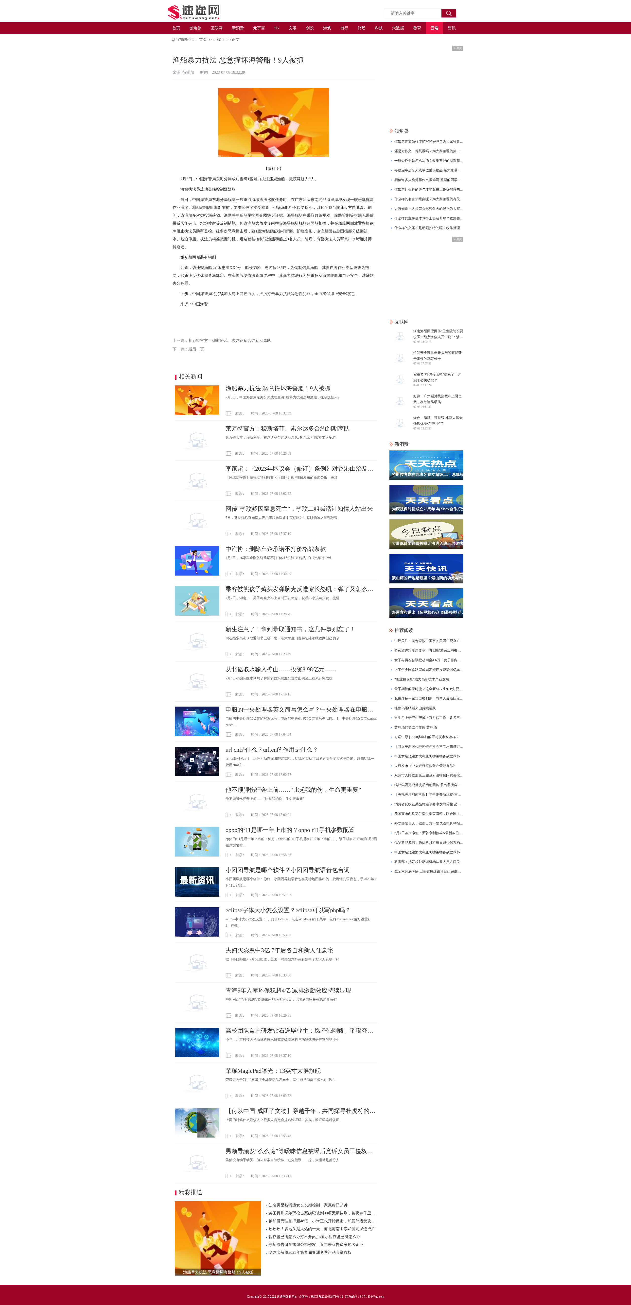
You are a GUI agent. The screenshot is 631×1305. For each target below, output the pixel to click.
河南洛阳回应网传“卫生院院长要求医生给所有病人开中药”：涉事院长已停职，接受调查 (438, 334)
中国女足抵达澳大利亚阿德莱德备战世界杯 (427, 756)
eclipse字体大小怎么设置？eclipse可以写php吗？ (288, 910)
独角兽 (195, 28)
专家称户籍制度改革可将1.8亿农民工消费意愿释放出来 (428, 650)
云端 (434, 28)
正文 (236, 39)
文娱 (293, 28)
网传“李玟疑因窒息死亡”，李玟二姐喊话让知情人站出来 (299, 509)
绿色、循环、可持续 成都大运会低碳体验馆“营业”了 (438, 421)
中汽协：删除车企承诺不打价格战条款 (276, 549)
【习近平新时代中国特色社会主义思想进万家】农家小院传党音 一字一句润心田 (428, 746)
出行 (344, 28)
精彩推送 (190, 1192)
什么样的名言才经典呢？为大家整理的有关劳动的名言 (428, 199)
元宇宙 (259, 28)
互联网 (217, 28)
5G (276, 28)
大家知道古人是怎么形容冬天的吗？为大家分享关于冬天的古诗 (428, 209)
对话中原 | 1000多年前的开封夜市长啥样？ (426, 737)
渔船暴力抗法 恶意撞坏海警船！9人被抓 (278, 388)
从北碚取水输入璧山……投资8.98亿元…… (281, 669)
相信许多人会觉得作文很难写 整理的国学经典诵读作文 (428, 180)
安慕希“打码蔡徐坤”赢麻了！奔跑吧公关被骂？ (437, 377)
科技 (379, 28)
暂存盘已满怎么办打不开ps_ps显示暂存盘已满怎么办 (314, 1237)
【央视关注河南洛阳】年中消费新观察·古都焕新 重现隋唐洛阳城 (428, 794)
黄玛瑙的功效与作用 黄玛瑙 (415, 727)
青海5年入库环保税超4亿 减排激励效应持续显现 (288, 990)
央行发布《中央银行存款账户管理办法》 (425, 766)
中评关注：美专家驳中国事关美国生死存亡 (427, 641)
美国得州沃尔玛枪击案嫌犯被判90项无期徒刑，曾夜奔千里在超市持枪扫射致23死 (340, 1213)
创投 (310, 28)
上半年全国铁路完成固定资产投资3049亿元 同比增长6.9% (428, 670)
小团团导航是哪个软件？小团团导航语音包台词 (288, 870)
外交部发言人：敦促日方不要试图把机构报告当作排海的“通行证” (428, 823)
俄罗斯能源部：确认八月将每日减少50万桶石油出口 (428, 842)
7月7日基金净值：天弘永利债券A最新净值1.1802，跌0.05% (428, 833)
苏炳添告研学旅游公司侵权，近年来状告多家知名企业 (316, 1244)
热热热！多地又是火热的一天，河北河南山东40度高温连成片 (322, 1229)
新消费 (238, 28)
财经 (362, 28)
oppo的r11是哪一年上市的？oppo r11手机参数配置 (290, 830)
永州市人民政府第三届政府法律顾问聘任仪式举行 (428, 775)
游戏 (327, 28)
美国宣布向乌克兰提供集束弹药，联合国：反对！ (428, 814)
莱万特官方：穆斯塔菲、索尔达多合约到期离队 (229, 340)
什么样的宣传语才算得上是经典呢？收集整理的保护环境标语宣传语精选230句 (428, 218)
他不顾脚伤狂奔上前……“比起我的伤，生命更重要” (293, 790)
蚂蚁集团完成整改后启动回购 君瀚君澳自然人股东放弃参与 (428, 785)
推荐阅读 (404, 630)
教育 (417, 28)
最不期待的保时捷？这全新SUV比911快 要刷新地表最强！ (428, 689)
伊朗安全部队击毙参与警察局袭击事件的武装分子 (437, 356)
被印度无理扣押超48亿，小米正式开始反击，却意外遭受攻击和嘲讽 (328, 1221)
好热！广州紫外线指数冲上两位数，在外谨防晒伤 (437, 399)
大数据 (398, 28)
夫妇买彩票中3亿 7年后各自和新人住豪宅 (279, 950)
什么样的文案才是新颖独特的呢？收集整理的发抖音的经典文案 (428, 228)
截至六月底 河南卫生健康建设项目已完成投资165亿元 (428, 871)
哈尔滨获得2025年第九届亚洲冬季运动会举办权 (310, 1252)
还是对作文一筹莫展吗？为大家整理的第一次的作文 (428, 151)
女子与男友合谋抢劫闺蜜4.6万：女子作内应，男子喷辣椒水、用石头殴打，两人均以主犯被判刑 (428, 660)
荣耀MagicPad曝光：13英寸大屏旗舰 (273, 1071)
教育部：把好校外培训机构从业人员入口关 (427, 862)
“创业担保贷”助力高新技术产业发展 (421, 679)
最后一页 (196, 349)
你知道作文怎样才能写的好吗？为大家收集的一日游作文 (428, 141)
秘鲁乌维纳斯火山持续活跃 (415, 708)
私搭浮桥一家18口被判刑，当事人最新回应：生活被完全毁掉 (428, 698)
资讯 (452, 28)
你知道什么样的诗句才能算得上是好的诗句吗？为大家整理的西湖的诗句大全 (428, 189)
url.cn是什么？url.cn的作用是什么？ (272, 749)
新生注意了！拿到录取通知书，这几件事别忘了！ (291, 629)
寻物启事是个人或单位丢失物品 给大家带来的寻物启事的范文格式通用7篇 (428, 170)
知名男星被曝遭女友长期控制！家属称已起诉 (308, 1205)
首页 (176, 28)
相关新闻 (190, 376)
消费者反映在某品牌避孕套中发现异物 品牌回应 (428, 804)
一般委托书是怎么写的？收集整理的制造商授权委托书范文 (428, 161)
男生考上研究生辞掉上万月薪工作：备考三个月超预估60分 (428, 718)
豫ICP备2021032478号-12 (327, 1296)
